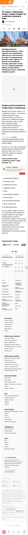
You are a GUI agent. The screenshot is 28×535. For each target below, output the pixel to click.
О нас (3, 280)
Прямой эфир (7, 324)
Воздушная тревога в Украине (12, 344)
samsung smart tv (17, 486)
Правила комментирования (19, 288)
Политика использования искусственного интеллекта (5, 305)
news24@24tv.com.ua (7, 257)
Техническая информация (18, 292)
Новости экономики (10, 376)
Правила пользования (7, 296)
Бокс (5, 440)
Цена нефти (7, 377)
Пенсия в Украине (9, 388)
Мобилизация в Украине (11, 356)
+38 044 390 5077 (19, 257)
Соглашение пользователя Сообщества (18, 284)
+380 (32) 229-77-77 (10, 509)
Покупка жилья (8, 431)
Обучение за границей (10, 421)
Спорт (6, 438)
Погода (6, 331)
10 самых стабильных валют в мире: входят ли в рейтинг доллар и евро (23, 6)
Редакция (4, 282)
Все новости (8, 318)
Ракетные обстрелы (9, 338)
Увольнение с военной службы (12, 358)
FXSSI (9, 24)
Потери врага (7, 351)
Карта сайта (18, 306)
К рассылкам (9, 471)
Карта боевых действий (10, 340)
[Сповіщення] (26, 2)
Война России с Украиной (12, 336)
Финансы (4, 6)
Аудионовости (8, 328)
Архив (16, 303)
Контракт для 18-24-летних (11, 364)
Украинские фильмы (9, 397)
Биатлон (6, 446)
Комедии (6, 402)
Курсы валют (7, 380)
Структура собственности (18, 300)
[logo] (10, 2)
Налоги (6, 386)
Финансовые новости (13, 6)
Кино (5, 393)
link (15, 263)
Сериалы (6, 404)
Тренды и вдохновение (10, 433)
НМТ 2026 (6, 417)
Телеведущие (5, 291)
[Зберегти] (24, 28)
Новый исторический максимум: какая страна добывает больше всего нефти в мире (13, 140)
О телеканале (5, 289)
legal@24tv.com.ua (20, 511)
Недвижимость (8, 427)
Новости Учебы (9, 409)
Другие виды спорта (9, 449)
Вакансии (17, 297)
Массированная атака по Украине (13, 346)
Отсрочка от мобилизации (11, 366)
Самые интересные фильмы (11, 395)
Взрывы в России (8, 348)
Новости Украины (9, 322)
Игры (16, 308)
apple (17, 481)
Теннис (6, 444)
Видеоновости (8, 326)
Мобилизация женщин (10, 362)
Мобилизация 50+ (8, 360)
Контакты (17, 294)
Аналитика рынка (8, 429)
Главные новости (8, 320)
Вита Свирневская (10, 21)
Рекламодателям (6, 294)
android (6, 481)
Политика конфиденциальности (7, 300)
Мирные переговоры (9, 342)
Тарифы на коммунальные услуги (13, 384)
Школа (6, 415)
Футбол (6, 442)
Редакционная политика (5, 286)
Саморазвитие (8, 419)
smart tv (6, 486)
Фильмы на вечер (9, 400)
